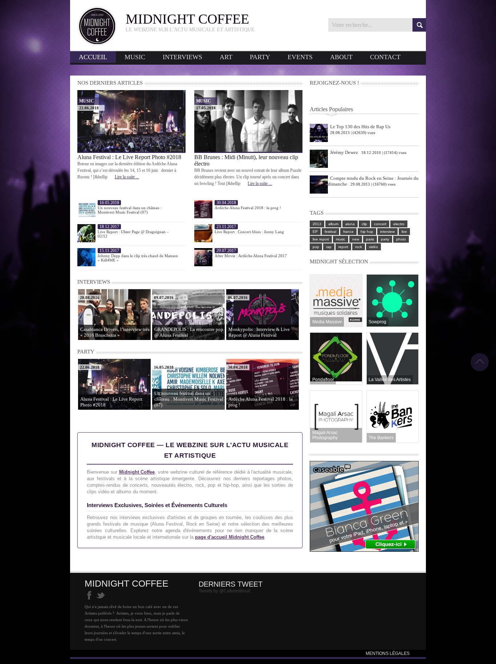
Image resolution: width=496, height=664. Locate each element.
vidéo (373, 247)
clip (364, 224)
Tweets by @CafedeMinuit (224, 591)
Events (300, 57)
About (341, 57)
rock (358, 247)
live (404, 232)
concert (380, 224)
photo (401, 239)
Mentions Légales (388, 653)
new (355, 239)
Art (226, 57)
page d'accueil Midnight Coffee (229, 537)
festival (330, 232)
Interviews (182, 57)
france (348, 232)
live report (321, 239)
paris (370, 239)
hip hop (367, 232)
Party (260, 57)
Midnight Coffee (137, 472)
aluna (350, 224)
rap (329, 247)
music (340, 239)
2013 (317, 224)
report (343, 247)
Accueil (93, 57)
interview (387, 232)
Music (135, 57)
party (385, 239)
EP (315, 232)
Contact (385, 57)
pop (316, 247)
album (333, 224)
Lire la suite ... (127, 176)
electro (398, 224)
